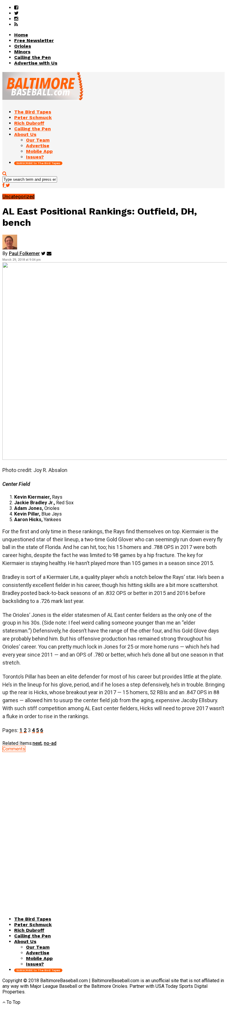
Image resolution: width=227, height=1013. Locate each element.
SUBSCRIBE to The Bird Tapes (38, 163)
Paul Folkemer (24, 253)
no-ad (50, 743)
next (37, 743)
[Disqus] (113, 826)
